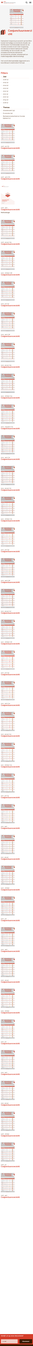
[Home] (8, 2)
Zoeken (26, 1)
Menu (30, 1)
